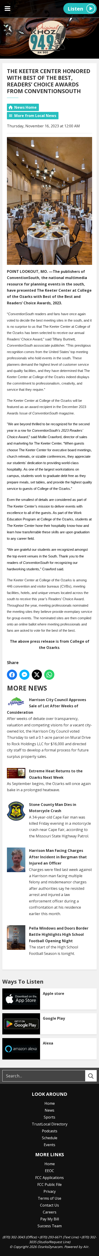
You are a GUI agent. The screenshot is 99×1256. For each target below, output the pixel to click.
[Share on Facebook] (12, 675)
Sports (49, 1117)
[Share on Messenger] (24, 675)
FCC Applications (49, 1177)
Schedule (49, 1137)
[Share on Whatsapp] (49, 675)
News (49, 1110)
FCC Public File (49, 1184)
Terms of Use (49, 1198)
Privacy (50, 1191)
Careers (49, 1212)
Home (49, 1103)
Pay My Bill (49, 1219)
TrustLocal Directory (49, 1124)
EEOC (49, 1170)
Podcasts (49, 1130)
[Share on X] (37, 675)
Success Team (50, 1225)
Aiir (85, 1247)
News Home (25, 107)
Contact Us (49, 1205)
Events (49, 1144)
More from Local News (35, 115)
